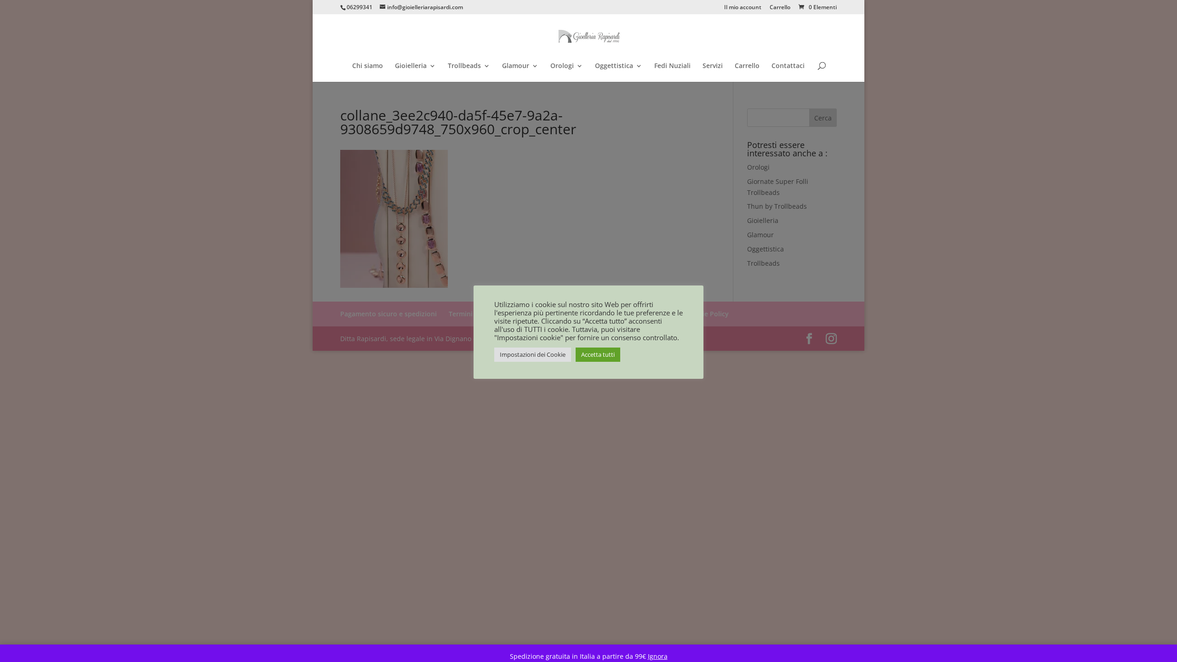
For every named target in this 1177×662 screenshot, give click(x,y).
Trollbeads (464, 66)
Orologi (562, 66)
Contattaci (788, 66)
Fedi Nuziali (672, 66)
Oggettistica (614, 66)
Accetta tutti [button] (598, 354)
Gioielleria (411, 66)
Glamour (515, 66)
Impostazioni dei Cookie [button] (533, 354)
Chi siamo (367, 66)
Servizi (713, 66)
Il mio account (742, 8)
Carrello (780, 8)
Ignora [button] (658, 656)
